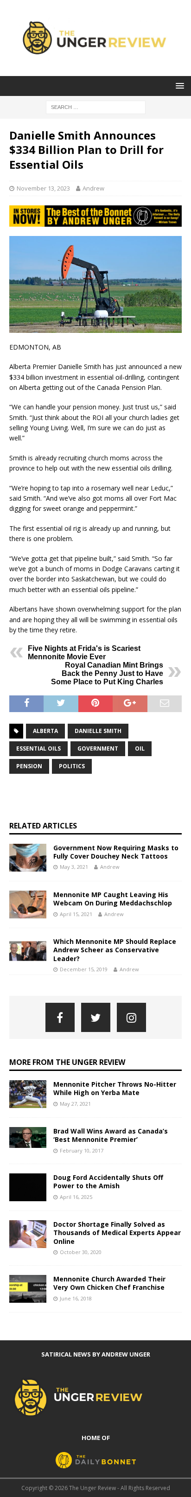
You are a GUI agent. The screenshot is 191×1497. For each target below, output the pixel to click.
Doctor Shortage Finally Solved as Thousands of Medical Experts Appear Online (117, 1232)
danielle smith (98, 731)
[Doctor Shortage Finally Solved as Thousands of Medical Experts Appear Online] (27, 1234)
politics (72, 766)
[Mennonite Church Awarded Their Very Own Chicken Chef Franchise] (27, 1289)
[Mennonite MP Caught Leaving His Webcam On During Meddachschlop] (27, 904)
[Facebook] (60, 1017)
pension (29, 766)
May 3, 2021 (74, 866)
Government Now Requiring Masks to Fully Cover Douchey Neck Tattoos (115, 851)
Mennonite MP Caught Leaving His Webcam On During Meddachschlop (112, 898)
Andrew (93, 188)
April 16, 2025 (76, 1196)
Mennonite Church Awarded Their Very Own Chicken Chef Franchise (109, 1283)
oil (140, 748)
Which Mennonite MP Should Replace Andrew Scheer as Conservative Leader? (114, 949)
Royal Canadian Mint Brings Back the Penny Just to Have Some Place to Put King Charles (107, 673)
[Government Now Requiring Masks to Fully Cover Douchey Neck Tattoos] (27, 858)
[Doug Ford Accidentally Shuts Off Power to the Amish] (27, 1187)
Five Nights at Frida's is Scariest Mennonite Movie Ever (84, 652)
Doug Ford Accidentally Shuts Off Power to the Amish (108, 1181)
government (97, 748)
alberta (45, 731)
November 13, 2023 (43, 188)
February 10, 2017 (81, 1150)
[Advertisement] (100, 797)
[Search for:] (96, 106)
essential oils (38, 748)
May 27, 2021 (75, 1103)
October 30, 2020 (81, 1252)
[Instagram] (131, 1017)
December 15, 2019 (84, 969)
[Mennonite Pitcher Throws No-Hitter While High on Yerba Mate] (27, 1094)
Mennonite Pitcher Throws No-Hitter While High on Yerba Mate (114, 1088)
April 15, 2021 (76, 914)
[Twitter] (95, 1017)
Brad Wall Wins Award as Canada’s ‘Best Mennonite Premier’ (110, 1135)
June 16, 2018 (76, 1298)
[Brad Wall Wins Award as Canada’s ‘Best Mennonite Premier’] (27, 1137)
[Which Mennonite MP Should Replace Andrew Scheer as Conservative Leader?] (27, 951)
